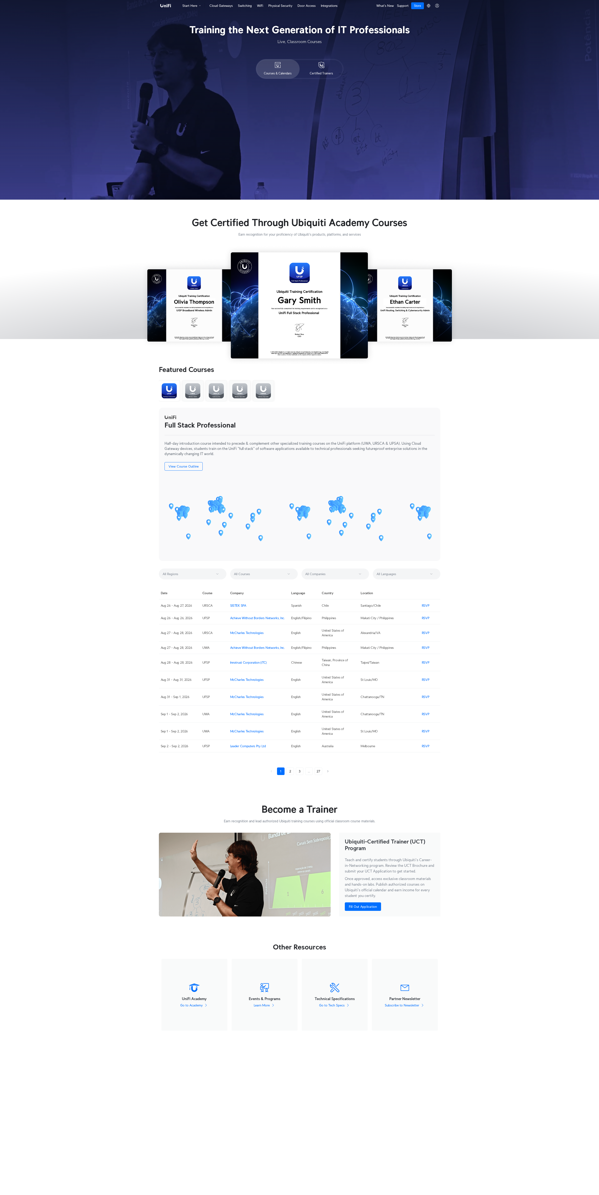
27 (318, 771)
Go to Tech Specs (332, 1005)
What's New (385, 6)
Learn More (262, 1005)
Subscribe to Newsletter (402, 1005)
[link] (271, 771)
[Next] (328, 771)
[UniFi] (165, 6)
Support (403, 6)
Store (417, 6)
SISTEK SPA (238, 605)
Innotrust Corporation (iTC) (248, 662)
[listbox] (192, 574)
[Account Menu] (437, 5)
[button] (218, 574)
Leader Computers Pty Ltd (248, 746)
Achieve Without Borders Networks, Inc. (257, 618)
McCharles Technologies (247, 633)
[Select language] (428, 6)
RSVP (426, 605)
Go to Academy (191, 1005)
